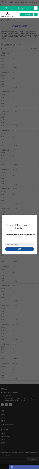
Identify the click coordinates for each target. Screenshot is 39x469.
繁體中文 (20, 8)
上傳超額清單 (27, 14)
